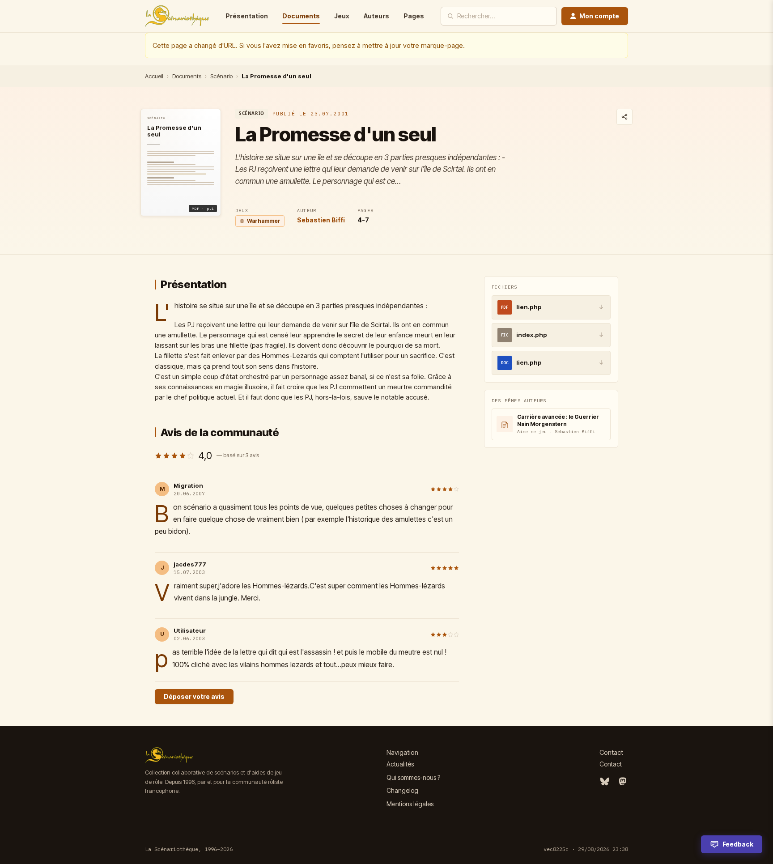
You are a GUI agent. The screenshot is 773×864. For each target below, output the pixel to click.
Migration (188, 485)
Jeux (341, 16)
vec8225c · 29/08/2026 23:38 (586, 849)
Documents (301, 16)
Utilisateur (190, 630)
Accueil (154, 76)
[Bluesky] (604, 781)
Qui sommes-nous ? (413, 777)
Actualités (400, 764)
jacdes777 (190, 564)
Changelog (402, 790)
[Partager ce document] (624, 117)
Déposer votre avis (194, 696)
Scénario (221, 76)
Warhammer (263, 220)
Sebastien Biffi (321, 220)
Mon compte (599, 16)
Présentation (246, 16)
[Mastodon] (622, 781)
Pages (413, 16)
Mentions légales (409, 804)
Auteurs (376, 16)
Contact (610, 764)
